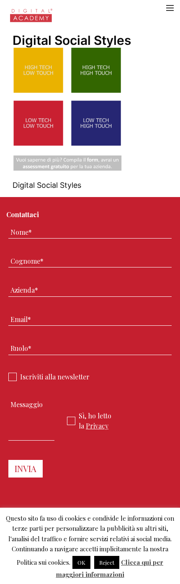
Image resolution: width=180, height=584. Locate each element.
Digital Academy (31, 18)
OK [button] (81, 562)
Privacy (97, 425)
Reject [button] (106, 562)
